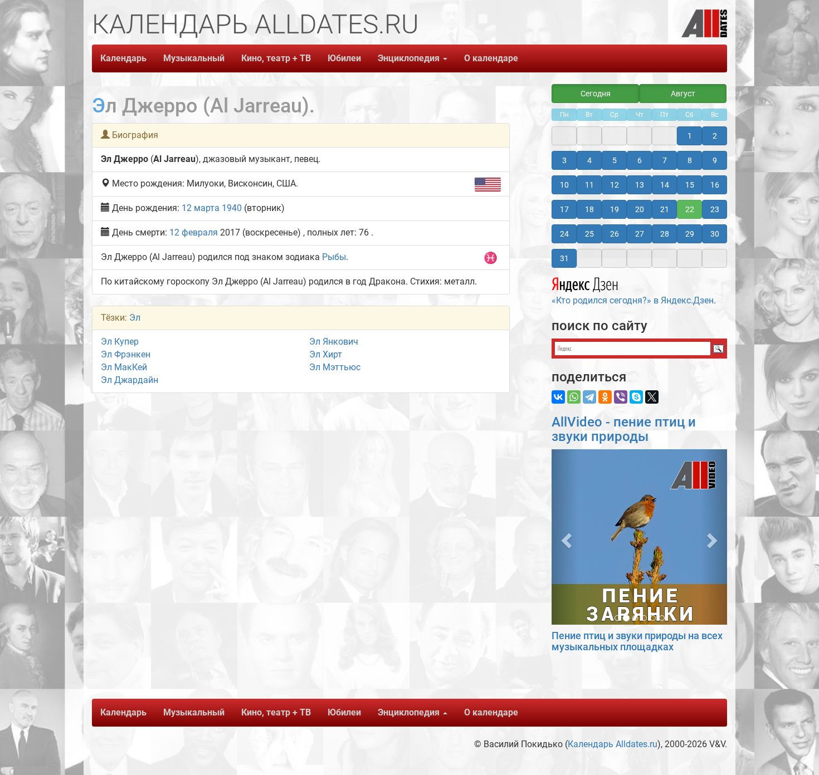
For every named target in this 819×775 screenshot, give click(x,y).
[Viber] (620, 397)
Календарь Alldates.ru (612, 744)
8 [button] (690, 160)
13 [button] (639, 184)
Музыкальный (194, 58)
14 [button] (664, 184)
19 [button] (614, 209)
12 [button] (614, 184)
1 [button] (690, 135)
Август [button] (683, 93)
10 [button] (564, 184)
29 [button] (689, 233)
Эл (134, 317)
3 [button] (564, 160)
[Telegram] (589, 397)
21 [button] (664, 209)
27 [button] (639, 233)
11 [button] (589, 184)
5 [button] (614, 160)
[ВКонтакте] (558, 397)
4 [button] (589, 160)
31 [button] (564, 258)
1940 (232, 208)
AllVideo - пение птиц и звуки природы (624, 429)
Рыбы (334, 257)
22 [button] (689, 209)
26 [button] (614, 233)
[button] (565, 537)
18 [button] (589, 209)
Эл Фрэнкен (125, 354)
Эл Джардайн (129, 380)
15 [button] (689, 184)
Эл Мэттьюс (334, 367)
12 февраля (193, 232)
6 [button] (639, 160)
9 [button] (715, 160)
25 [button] (589, 233)
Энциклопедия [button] (410, 58)
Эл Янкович (333, 341)
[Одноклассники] (605, 397)
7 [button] (664, 160)
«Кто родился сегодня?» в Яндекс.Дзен (633, 300)
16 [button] (714, 184)
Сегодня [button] (596, 93)
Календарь (123, 58)
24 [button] (564, 233)
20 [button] (639, 209)
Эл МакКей (124, 367)
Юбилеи (344, 58)
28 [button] (664, 233)
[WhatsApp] (574, 397)
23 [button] (714, 209)
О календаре (491, 58)
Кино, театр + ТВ (276, 58)
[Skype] (636, 397)
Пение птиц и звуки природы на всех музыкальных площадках (637, 641)
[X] (652, 397)
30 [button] (714, 233)
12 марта (201, 208)
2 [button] (715, 135)
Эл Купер (120, 341)
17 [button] (564, 209)
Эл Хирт (325, 354)
